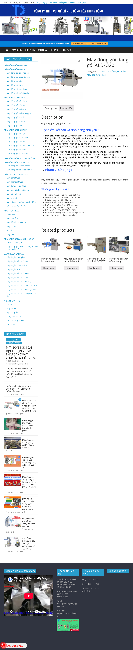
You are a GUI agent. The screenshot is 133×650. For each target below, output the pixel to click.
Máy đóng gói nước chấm (17, 137)
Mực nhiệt (11, 324)
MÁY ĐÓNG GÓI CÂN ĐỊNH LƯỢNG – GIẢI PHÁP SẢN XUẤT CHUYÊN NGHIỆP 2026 (21, 352)
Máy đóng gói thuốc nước (17, 153)
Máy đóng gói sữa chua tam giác (20, 145)
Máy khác (11, 234)
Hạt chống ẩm (12, 312)
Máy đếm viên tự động (16, 186)
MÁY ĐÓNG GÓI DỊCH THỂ (15, 130)
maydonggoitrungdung (14, 364)
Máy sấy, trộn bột (14, 194)
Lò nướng (11, 214)
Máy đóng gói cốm (14, 81)
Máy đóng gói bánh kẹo (17, 101)
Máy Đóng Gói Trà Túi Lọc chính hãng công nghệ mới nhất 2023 (29, 462)
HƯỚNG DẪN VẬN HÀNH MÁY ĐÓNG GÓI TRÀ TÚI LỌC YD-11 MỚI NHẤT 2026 (19, 389)
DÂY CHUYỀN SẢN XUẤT (14, 254)
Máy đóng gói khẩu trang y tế (19, 113)
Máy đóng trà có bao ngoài (18, 165)
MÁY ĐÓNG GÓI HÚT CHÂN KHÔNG (19, 158)
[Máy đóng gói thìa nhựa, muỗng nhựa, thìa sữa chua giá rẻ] (12, 419)
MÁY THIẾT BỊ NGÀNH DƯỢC (16, 174)
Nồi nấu (10, 230)
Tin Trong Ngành (13, 340)
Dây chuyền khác (14, 269)
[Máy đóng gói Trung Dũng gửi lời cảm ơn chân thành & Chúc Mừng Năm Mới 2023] (12, 475)
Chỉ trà (9, 304)
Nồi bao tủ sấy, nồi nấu (16, 206)
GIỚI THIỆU (30, 50)
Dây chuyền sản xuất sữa (17, 261)
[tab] (51, 108)
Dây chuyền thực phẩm (16, 257)
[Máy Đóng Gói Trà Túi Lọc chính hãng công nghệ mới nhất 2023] (12, 456)
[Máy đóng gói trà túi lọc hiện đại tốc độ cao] (12, 439)
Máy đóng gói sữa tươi (16, 149)
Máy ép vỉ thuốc (13, 178)
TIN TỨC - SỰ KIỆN (13, 343)
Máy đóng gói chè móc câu (18, 77)
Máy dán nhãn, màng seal (17, 222)
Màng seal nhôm (14, 316)
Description (51, 108)
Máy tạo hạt (12, 198)
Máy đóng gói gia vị (15, 85)
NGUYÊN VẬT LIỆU (12, 301)
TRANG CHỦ (16, 50)
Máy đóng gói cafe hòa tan (18, 73)
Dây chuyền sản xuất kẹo (17, 277)
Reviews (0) (66, 108)
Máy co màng (12, 218)
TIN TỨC (67, 50)
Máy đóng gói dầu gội (16, 133)
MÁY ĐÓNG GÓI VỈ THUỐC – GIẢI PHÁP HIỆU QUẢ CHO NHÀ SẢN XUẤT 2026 (69, 2)
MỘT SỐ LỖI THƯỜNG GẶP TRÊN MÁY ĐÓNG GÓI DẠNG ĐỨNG (28, 504)
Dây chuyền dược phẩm (17, 265)
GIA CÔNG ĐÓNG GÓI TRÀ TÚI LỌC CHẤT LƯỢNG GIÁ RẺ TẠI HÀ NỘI (28, 543)
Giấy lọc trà (11, 308)
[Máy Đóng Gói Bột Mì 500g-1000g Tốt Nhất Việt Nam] (12, 517)
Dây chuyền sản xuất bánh (18, 273)
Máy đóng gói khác (96, 74)
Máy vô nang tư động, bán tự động (21, 202)
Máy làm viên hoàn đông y (18, 190)
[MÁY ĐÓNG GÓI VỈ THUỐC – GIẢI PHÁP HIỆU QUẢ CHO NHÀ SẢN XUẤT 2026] (12, 399)
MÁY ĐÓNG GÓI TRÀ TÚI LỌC (16, 162)
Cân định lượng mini (15, 242)
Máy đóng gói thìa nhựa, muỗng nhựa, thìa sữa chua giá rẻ (28, 425)
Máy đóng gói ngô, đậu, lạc (18, 93)
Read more (48, 268)
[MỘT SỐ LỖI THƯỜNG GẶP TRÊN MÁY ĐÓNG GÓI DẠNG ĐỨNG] (12, 498)
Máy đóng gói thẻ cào (16, 117)
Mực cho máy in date (15, 320)
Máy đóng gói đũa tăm (16, 105)
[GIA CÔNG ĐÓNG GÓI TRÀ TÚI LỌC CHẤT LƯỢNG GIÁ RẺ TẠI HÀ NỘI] (12, 537)
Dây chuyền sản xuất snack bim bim (22, 285)
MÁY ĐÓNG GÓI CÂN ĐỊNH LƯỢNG (19, 239)
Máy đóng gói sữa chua (16, 141)
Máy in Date (12, 226)
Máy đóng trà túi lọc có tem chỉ (20, 169)
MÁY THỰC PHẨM (11, 211)
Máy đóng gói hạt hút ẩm (17, 89)
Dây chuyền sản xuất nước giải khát (21, 289)
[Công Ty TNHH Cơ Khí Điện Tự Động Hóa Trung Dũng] (7, 50)
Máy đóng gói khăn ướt (16, 109)
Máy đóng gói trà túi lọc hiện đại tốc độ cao (28, 442)
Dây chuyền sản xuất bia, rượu (19, 281)
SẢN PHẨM (42, 50)
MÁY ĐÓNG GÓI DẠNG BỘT (16, 65)
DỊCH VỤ (54, 50)
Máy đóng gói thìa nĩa (16, 121)
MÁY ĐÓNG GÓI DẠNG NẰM (112, 71)
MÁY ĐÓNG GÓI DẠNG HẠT (16, 69)
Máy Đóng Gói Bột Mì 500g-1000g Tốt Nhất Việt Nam (28, 522)
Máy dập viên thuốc (15, 182)
